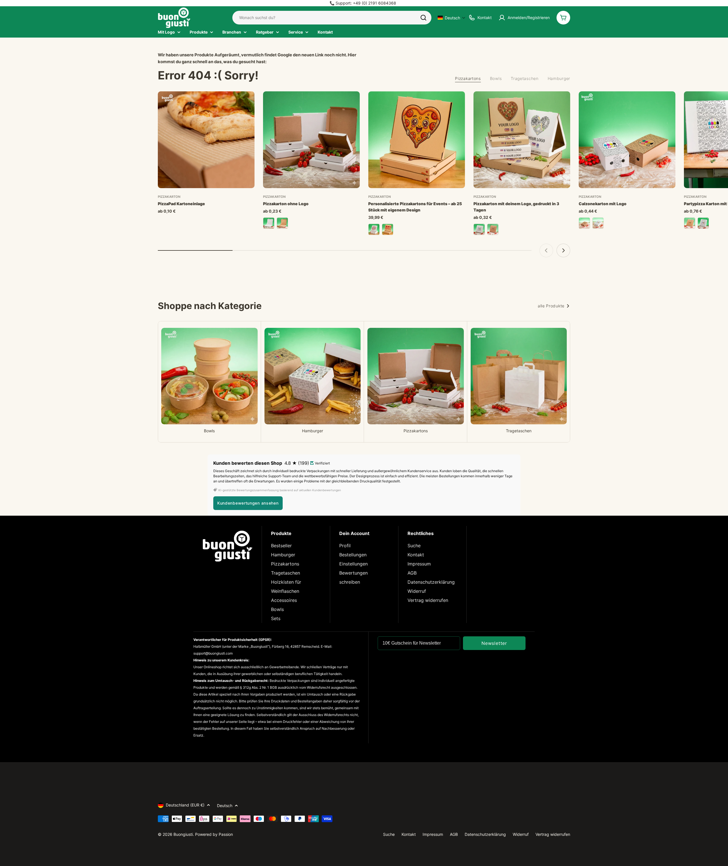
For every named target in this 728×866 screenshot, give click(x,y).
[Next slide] (563, 250)
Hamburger (283, 555)
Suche (414, 545)
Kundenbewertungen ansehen (248, 503)
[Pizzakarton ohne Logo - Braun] (282, 223)
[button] (451, 17)
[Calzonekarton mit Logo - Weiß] (598, 223)
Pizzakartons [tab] (468, 78)
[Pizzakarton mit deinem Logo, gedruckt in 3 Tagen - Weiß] (479, 229)
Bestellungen (353, 555)
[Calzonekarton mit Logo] (627, 139)
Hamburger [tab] (559, 78)
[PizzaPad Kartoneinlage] (206, 139)
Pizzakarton (169, 197)
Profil (345, 545)
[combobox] (331, 17)
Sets (275, 618)
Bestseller (281, 545)
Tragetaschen (285, 573)
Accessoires (284, 600)
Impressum (419, 564)
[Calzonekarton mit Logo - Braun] (584, 223)
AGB (412, 573)
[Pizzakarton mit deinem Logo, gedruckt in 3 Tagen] (521, 139)
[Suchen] (423, 17)
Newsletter (494, 643)
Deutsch (224, 805)
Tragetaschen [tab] (524, 78)
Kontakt (416, 555)
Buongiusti (183, 834)
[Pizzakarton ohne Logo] (311, 139)
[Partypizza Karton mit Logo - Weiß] (703, 223)
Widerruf (417, 591)
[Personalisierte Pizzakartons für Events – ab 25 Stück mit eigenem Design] (416, 139)
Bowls (277, 609)
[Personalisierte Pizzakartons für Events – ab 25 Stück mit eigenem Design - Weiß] (374, 229)
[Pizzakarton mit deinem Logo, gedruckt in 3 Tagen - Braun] (493, 229)
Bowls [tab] (496, 78)
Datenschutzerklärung (431, 582)
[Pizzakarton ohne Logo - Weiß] (268, 223)
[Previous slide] (546, 250)
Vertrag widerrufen (428, 600)
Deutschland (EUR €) (185, 805)
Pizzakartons (285, 564)
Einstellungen (353, 564)
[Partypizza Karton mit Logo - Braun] (689, 223)
